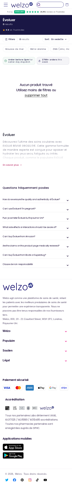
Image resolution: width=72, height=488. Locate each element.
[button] (6, 5)
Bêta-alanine (38, 49)
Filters (12, 39)
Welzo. (19, 474)
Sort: (54, 39)
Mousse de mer (14, 49)
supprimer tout (36, 95)
